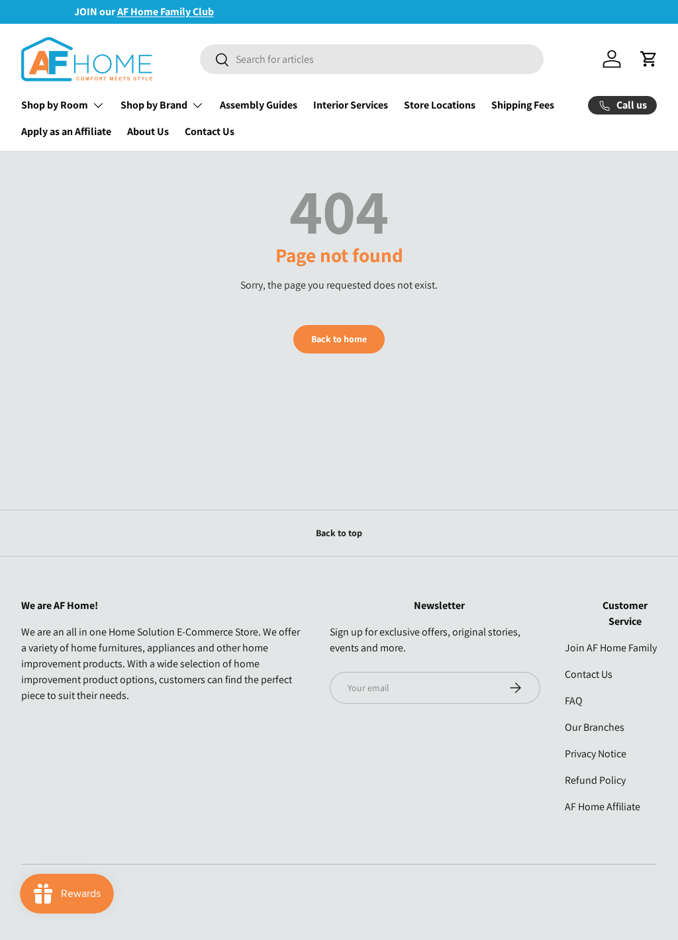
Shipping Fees (522, 105)
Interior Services (350, 105)
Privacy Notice (595, 754)
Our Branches (594, 727)
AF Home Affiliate (602, 807)
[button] (648, 58)
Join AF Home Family (611, 648)
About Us (148, 131)
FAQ (574, 701)
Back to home (339, 339)
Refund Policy (595, 780)
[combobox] (372, 59)
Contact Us (209, 131)
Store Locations (439, 105)
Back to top (339, 533)
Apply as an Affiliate (66, 131)
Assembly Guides (258, 105)
